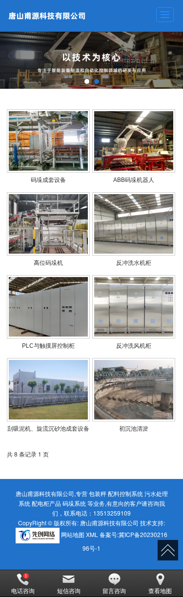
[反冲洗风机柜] (133, 307)
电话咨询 (23, 590)
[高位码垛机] (48, 224)
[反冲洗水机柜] (133, 224)
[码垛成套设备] (48, 141)
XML (92, 534)
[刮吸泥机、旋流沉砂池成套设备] (48, 389)
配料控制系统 (125, 493)
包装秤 (97, 493)
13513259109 (112, 513)
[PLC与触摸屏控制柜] (48, 307)
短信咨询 (69, 590)
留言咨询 (114, 590)
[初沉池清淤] (133, 389)
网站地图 (72, 534)
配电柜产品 (46, 503)
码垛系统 (74, 503)
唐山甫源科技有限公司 (109, 522)
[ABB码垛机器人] (133, 141)
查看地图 (160, 590)
